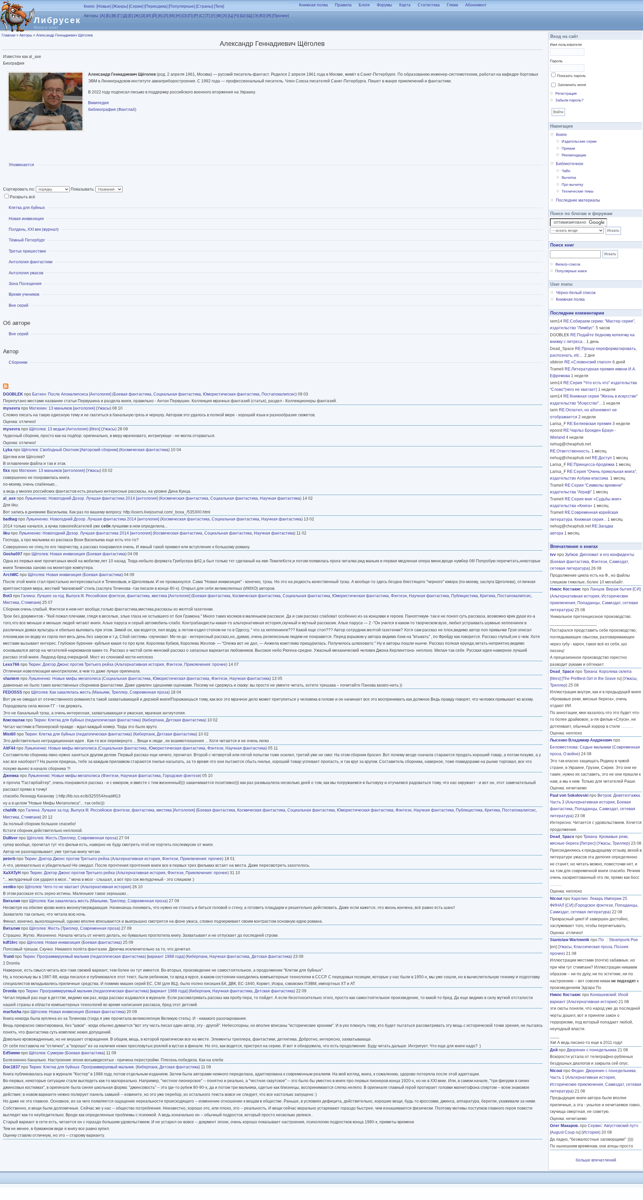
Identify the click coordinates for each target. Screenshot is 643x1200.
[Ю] (262, 15)
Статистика (429, 5)
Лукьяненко (36, 498)
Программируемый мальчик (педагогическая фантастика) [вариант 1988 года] (111, 956)
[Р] (196, 15)
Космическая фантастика (144, 449)
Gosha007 (12, 554)
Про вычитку (572, 185)
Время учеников (24, 294)
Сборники (18, 362)
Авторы (25, 35)
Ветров (604, 795)
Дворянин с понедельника (592, 1050)
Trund (8, 956)
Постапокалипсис (278, 394)
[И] (148, 15)
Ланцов (597, 589)
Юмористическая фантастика (231, 394)
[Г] (119, 15)
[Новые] (103, 6)
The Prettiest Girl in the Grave (589, 678)
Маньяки (101, 692)
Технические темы (577, 191)
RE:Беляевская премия (589, 423)
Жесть (51, 838)
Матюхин (38, 408)
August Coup (563, 1132)
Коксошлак (14, 720)
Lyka (7, 449)
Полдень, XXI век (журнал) (34, 229)
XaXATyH (12, 872)
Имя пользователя (566, 45)
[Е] (130, 15)
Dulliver (10, 838)
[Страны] (204, 6)
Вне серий (18, 305)
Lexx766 (11, 664)
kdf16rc (10, 942)
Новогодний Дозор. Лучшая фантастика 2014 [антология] (103, 498)
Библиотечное (569, 163)
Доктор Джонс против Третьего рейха (78, 664)
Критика (487, 595)
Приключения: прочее (205, 664)
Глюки (452, 5)
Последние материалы (578, 200)
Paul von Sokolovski (569, 795)
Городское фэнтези (181, 775)
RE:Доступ (602, 457)
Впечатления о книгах (574, 546)
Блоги (364, 5)
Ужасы (103, 408)
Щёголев (37, 429)
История (591, 1132)
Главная (8, 35)
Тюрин (34, 664)
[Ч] (236, 15)
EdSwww (11, 1053)
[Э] (255, 15)
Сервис (595, 1125)
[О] (184, 15)
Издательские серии (579, 141)
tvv (553, 554)
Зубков (571, 554)
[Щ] (249, 15)
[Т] (207, 15)
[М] (171, 15)
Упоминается (21, 164)
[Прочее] (280, 15)
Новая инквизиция (26, 218)
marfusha (12, 1011)
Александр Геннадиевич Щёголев (64, 35)
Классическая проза (593, 946)
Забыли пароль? (569, 100)
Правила (343, 5)
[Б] (108, 15)
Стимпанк (30, 602)
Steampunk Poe (623, 939)
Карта (405, 5)
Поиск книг (562, 245)
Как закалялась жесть (70, 692)
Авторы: (91, 15)
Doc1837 (11, 1067)
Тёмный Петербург (27, 240)
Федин (577, 1070)
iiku (6, 533)
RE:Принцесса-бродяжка (591, 464)
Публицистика (464, 595)
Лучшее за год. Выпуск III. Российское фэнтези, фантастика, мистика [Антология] (113, 595)
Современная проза (149, 692)
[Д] (125, 15)
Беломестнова (564, 747)
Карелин (579, 898)
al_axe (9, 498)
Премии (568, 148)
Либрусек (57, 20)
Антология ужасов (26, 273)
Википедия (98, 102)
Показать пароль (571, 76)
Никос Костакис (565, 589)
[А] (102, 15)
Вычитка (569, 177)
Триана (590, 671)
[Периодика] (155, 6)
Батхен (39, 394)
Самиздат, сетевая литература (580, 912)
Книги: (89, 6)
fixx (6, 470)
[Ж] (137, 15)
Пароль (556, 61)
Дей (554, 1050)
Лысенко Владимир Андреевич (581, 740)
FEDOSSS (12, 692)
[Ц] (230, 15)
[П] (190, 15)
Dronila (10, 991)
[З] (143, 15)
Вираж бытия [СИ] (623, 589)
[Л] (165, 15)
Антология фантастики (31, 262)
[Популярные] (181, 6)
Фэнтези (399, 595)
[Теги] (219, 6)
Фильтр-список (567, 264)
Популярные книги (571, 271)
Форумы (384, 5)
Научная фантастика (280, 498)
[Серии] (136, 6)
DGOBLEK (13, 394)
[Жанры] (120, 6)
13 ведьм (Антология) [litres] (74, 429)
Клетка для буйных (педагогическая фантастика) (94, 720)
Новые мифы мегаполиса (76, 678)
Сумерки (55, 1053)
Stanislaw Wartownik (569, 939)
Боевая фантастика (132, 394)
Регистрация (566, 93)
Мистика (11, 602)
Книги (561, 134)
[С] (201, 15)
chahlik (10, 810)
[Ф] (218, 15)
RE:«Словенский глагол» (588, 362)
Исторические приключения (576, 1084)
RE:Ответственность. (570, 451)
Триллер (120, 692)
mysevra (11, 408)
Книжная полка (313, 5)
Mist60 (9, 734)
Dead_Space (562, 671)
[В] (114, 15)
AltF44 (9, 748)
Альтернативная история (140, 664)
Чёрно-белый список (575, 292)
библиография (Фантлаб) (112, 109)
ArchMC (11, 574)
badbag (10, 519)
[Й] (154, 15)
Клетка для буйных (27, 207)
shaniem (11, 678)
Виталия (11, 901)
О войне (571, 754)
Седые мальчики (595, 747)
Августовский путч (621, 1125)
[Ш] (242, 15)
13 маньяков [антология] (72, 408)
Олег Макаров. (564, 1125)
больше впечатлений (596, 1160)
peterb (9, 858)
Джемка (11, 775)
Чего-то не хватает (61, 887)
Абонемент (476, 5)
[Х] (224, 15)
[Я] (268, 15)
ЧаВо (566, 171)
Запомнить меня (572, 85)
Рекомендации (574, 155)
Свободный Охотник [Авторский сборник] (79, 449)
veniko (9, 887)
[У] (213, 15)
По (602, 939)
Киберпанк (153, 720)
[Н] (178, 15)
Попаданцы (588, 603)
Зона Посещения (25, 283)
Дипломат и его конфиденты (607, 554)
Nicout (556, 898)
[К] (160, 15)
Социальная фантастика (177, 394)
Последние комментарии (577, 312)
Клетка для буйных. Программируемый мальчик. (89, 1067)
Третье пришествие (27, 251)
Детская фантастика (185, 720)
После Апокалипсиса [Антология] (79, 394)
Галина (28, 595)
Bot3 (7, 595)
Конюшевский (603, 994)
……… (627, 726)
